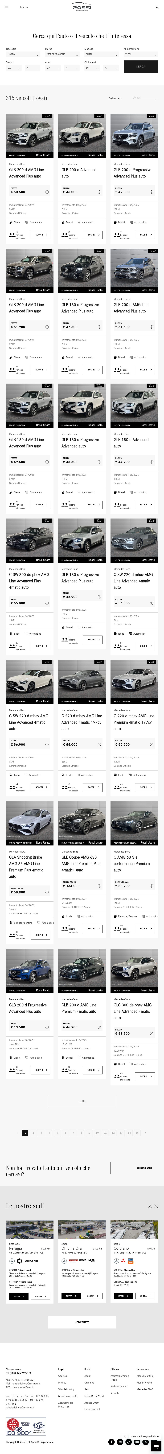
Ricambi (115, 1393)
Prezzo (9, 62)
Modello (88, 48)
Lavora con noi (92, 1409)
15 (137, 1132)
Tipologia (11, 48)
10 (97, 1132)
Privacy (62, 1382)
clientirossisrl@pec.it (22, 1387)
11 (105, 1132)
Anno (48, 62)
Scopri (39, 235)
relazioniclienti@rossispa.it (26, 1383)
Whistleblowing (66, 1389)
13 (121, 1132)
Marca (48, 48)
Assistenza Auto (119, 1386)
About (87, 1376)
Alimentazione (131, 48)
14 (129, 1132)
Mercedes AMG (145, 1389)
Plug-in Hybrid (144, 1382)
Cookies (62, 1376)
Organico (89, 1382)
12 (113, 1132)
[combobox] (23, 54)
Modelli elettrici (145, 1376)
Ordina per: (115, 98)
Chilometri (90, 62)
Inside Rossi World (94, 1396)
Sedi (86, 1389)
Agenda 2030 (91, 1402)
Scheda (38, 1296)
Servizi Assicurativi (68, 1396)
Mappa (17, 1296)
